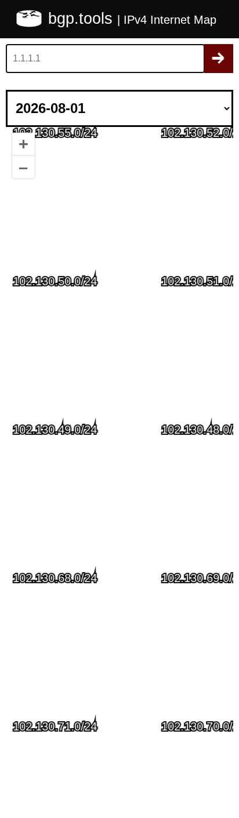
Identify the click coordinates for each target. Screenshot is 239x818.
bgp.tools (82, 18)
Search (218, 58)
